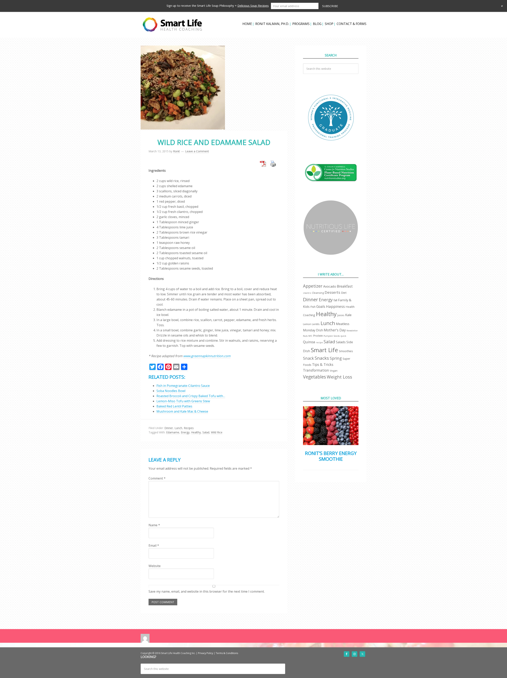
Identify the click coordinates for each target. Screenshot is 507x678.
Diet (344, 293)
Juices (340, 315)
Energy (185, 432)
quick (343, 336)
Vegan (333, 370)
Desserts (332, 292)
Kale (348, 315)
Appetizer (312, 286)
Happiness (335, 306)
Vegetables (314, 377)
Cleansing (318, 293)
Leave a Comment (197, 151)
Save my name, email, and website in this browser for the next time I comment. (207, 591)
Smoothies (346, 351)
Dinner (168, 428)
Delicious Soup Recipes (253, 6)
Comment (157, 478)
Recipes (189, 428)
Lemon (307, 324)
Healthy (196, 432)
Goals (320, 306)
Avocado (329, 286)
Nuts (305, 336)
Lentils (316, 324)
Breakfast (345, 286)
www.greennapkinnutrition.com (207, 356)
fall (335, 300)
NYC (310, 336)
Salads (341, 342)
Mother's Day (335, 330)
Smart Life (324, 350)
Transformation (316, 370)
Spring (336, 358)
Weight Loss (339, 377)
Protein (318, 336)
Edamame (172, 432)
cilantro (307, 293)
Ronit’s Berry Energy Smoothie (331, 456)
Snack (308, 358)
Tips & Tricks (322, 364)
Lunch (178, 428)
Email (154, 545)
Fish (312, 307)
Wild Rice (216, 432)
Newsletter (352, 330)
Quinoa (309, 341)
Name (154, 525)
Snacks (322, 358)
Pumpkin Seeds (332, 336)
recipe (319, 342)
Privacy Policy (205, 653)
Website (155, 566)
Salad (205, 432)
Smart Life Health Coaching (172, 25)
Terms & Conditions (227, 653)
